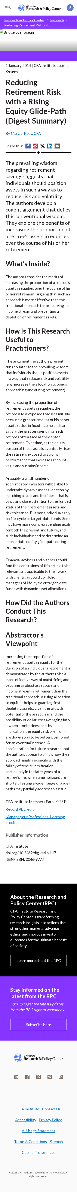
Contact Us (51, 1109)
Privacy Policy (50, 1119)
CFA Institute (28, 1109)
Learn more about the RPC (38, 960)
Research (57, 20)
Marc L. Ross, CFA (26, 133)
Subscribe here (38, 1024)
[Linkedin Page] (16, 1077)
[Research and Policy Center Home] (39, 8)
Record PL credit (20, 809)
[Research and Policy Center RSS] (61, 1077)
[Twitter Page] (38, 1077)
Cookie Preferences (38, 1152)
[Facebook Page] (27, 1077)
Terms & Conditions (30, 1141)
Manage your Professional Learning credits (35, 819)
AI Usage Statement (38, 1130)
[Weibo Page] (49, 1077)
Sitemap (56, 1141)
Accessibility (25, 1119)
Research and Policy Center (24, 20)
